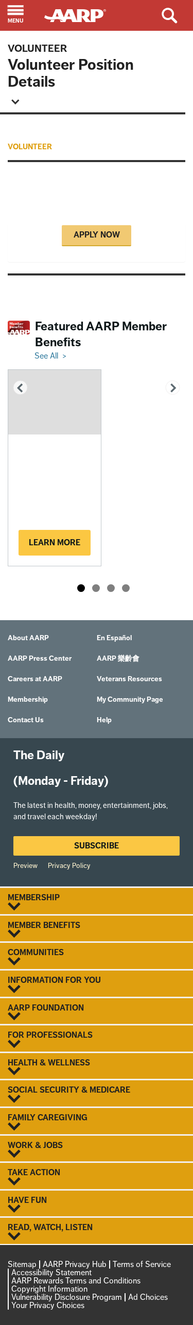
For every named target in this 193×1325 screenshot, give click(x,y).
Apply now (97, 235)
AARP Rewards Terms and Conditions (76, 1281)
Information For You (54, 980)
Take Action (34, 1172)
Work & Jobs (35, 1145)
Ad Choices (148, 1297)
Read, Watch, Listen (50, 1227)
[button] (22, 15)
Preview (25, 865)
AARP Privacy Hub (75, 1264)
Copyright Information (49, 1289)
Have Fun (27, 1200)
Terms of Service (142, 1264)
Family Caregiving (47, 1117)
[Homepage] (80, 14)
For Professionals (50, 1035)
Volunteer (37, 48)
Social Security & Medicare (69, 1090)
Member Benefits (44, 925)
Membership (34, 897)
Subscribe (96, 846)
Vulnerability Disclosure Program (66, 1297)
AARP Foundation (46, 1008)
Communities (36, 952)
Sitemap (22, 1264)
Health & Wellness (49, 1062)
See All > (50, 356)
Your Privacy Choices (47, 1305)
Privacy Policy (69, 865)
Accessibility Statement (51, 1272)
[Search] (176, 15)
